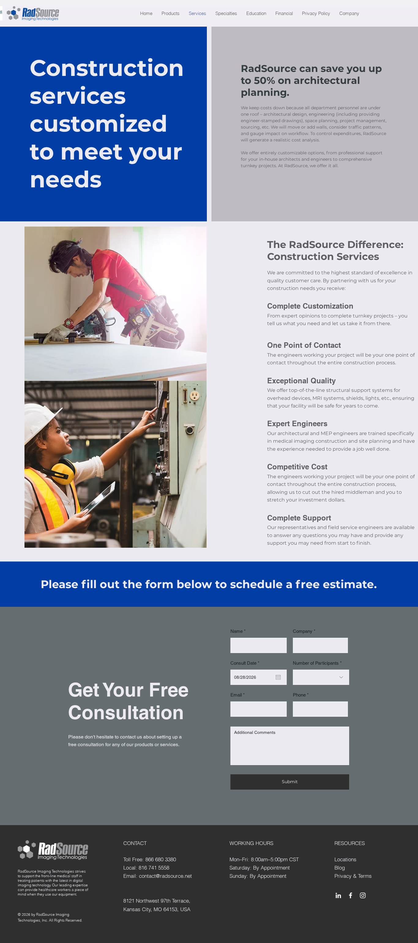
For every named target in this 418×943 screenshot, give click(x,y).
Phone (299, 695)
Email (236, 695)
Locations (345, 859)
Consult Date (246, 663)
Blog (339, 867)
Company (302, 631)
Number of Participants (316, 663)
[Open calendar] (278, 677)
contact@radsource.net (165, 876)
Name (236, 631)
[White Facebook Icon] (350, 895)
